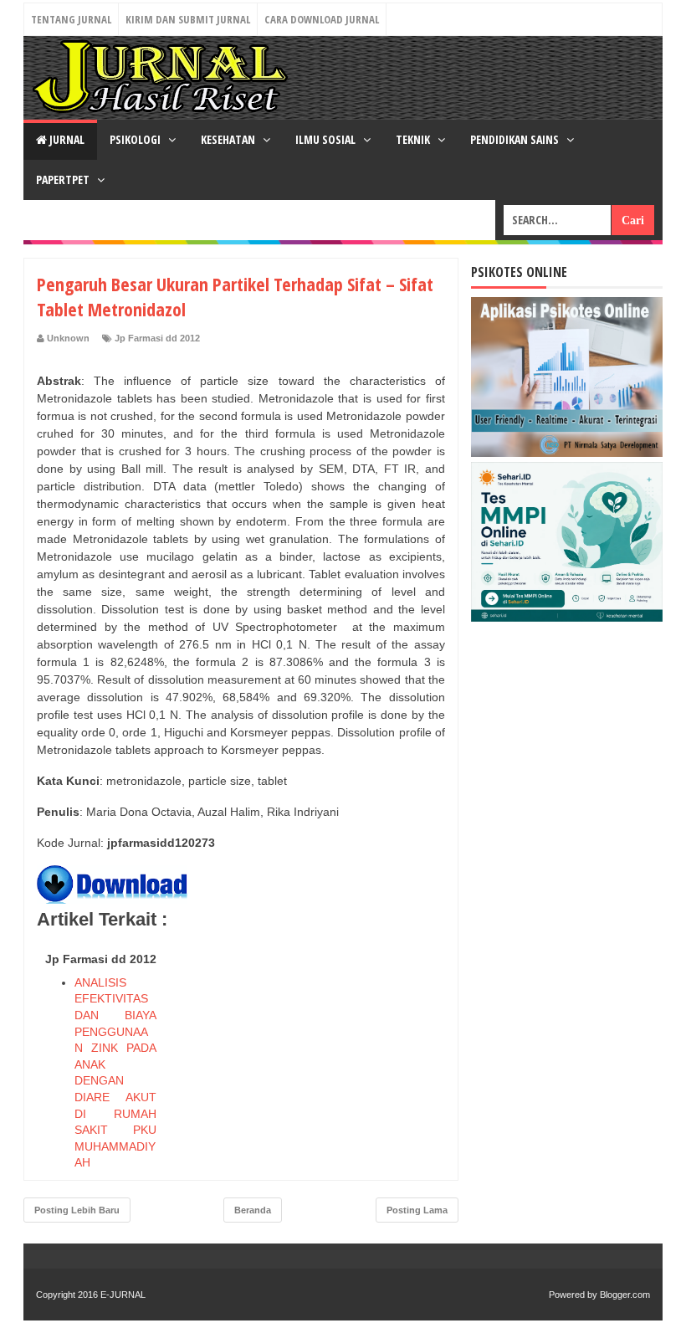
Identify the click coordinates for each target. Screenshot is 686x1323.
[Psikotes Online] (567, 452)
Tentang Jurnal (71, 19)
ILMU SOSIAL (326, 139)
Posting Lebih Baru (77, 1210)
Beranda (252, 1210)
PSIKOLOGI (136, 139)
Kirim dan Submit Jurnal (187, 19)
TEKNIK (414, 139)
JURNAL (65, 139)
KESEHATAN (229, 139)
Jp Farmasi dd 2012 (157, 338)
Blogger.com (625, 1295)
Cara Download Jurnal (321, 19)
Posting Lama (417, 1210)
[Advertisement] (319, 1050)
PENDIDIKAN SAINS (515, 139)
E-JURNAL (123, 1295)
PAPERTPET (64, 179)
